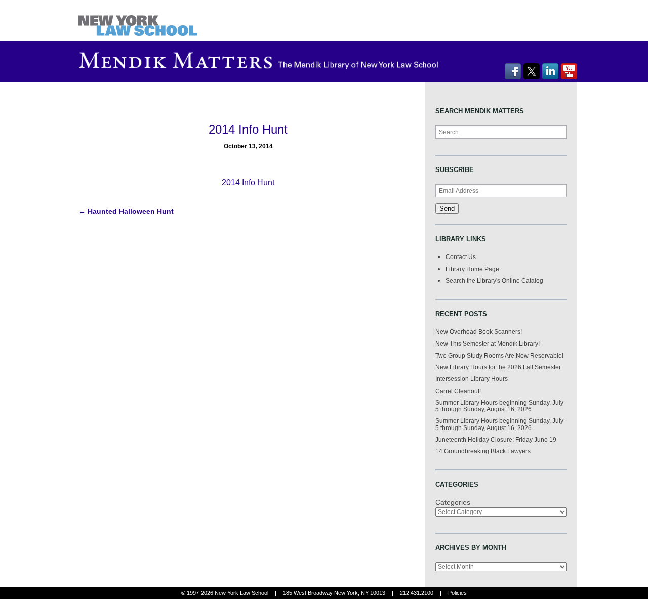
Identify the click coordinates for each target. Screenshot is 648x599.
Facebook (513, 71)
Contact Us (461, 256)
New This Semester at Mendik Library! (487, 343)
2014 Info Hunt (248, 182)
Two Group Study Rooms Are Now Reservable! (499, 355)
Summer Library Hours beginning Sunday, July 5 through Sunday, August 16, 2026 (499, 405)
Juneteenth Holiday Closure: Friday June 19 (495, 439)
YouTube (569, 71)
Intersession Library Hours (471, 378)
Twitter (531, 71)
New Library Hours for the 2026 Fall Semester (498, 367)
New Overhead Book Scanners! (478, 331)
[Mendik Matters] (139, 20)
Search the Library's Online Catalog (494, 280)
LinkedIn (550, 71)
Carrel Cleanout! (458, 391)
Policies (457, 593)
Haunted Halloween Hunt (126, 211)
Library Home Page (472, 269)
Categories (452, 502)
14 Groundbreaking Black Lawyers (483, 451)
